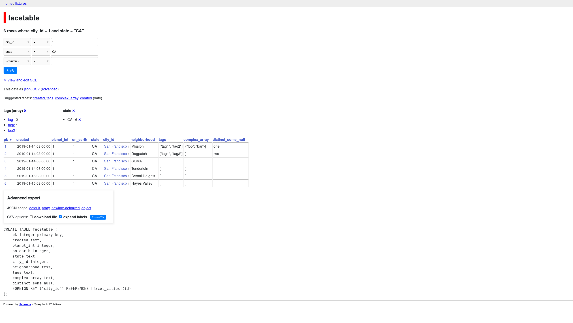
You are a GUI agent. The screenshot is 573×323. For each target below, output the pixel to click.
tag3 (11, 130)
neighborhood (142, 139)
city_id (108, 139)
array (46, 207)
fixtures (21, 3)
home (8, 3)
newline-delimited (65, 207)
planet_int (59, 139)
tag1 (11, 119)
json (27, 89)
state (95, 139)
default (34, 207)
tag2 (11, 124)
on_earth (79, 139)
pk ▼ (8, 139)
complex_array (66, 97)
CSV (36, 89)
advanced (50, 89)
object (86, 207)
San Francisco (115, 146)
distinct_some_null (229, 139)
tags (50, 97)
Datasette (25, 304)
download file (45, 216)
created (39, 97)
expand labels (74, 216)
